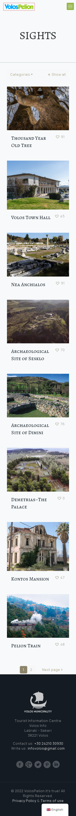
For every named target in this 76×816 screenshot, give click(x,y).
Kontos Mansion (30, 578)
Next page (51, 669)
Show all (58, 74)
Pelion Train (26, 645)
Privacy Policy (24, 800)
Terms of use (52, 800)
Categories (20, 74)
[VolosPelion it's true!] (19, 6)
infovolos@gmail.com (46, 748)
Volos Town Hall (30, 217)
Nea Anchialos (28, 284)
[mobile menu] (70, 6)
